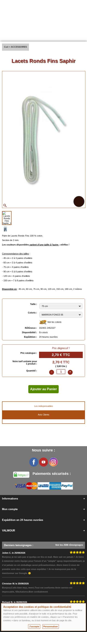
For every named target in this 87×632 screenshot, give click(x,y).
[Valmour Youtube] (43, 462)
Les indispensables (43, 406)
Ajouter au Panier (43, 389)
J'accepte (34, 626)
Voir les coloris (54, 322)
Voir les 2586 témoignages (69, 545)
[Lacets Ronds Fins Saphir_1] (7, 218)
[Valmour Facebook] (34, 462)
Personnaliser (50, 626)
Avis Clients (43, 414)
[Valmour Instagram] (53, 462)
